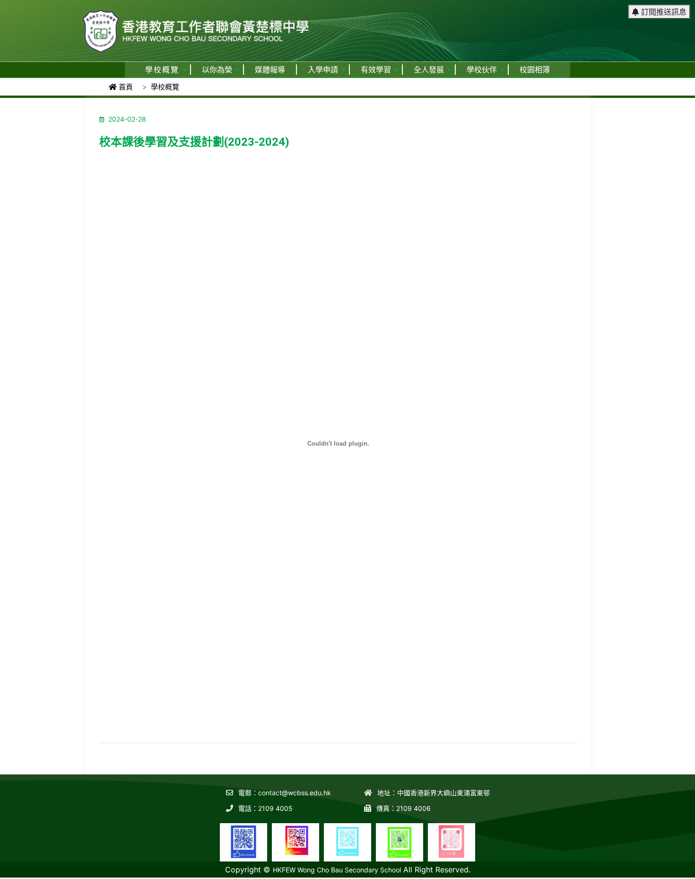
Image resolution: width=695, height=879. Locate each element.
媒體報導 (270, 70)
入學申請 (323, 70)
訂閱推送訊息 (662, 12)
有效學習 (376, 70)
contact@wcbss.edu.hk (294, 793)
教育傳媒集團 (627, 873)
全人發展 (429, 70)
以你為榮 (217, 70)
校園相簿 (535, 70)
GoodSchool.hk (671, 873)
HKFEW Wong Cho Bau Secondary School (337, 870)
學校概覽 (162, 70)
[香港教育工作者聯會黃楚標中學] (196, 27)
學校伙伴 (482, 70)
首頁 (125, 86)
